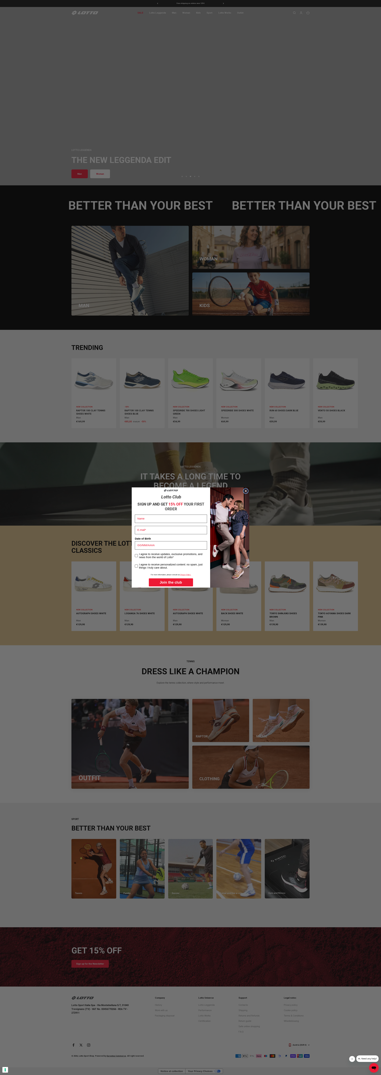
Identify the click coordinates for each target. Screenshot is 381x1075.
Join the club (171, 582)
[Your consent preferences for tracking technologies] (5, 1070)
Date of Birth (143, 538)
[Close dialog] (245, 491)
